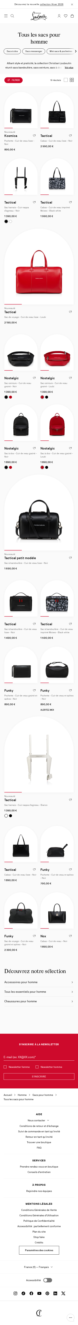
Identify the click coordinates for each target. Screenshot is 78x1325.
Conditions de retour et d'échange (39, 1126)
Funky (8, 690)
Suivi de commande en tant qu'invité (39, 1131)
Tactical (46, 136)
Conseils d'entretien (39, 1172)
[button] (70, 1317)
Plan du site (39, 1231)
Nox (43, 936)
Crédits (39, 1242)
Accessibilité (33, 1280)
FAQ (39, 1147)
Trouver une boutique (39, 1142)
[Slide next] (35, 110)
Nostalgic (11, 378)
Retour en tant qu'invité (39, 1136)
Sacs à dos (12, 51)
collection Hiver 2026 (51, 4)
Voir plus (69, 67)
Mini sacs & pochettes (61, 51)
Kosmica (10, 136)
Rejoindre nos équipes (39, 1191)
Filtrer (15, 80)
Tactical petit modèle (20, 558)
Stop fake (39, 1237)
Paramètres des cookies (39, 1250)
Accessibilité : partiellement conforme (39, 1226)
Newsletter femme (19, 1066)
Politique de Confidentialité (39, 1220)
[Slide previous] (7, 110)
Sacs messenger (33, 51)
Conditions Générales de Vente (39, 1210)
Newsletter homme (51, 1066)
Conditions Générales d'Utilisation (39, 1215)
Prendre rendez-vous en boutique (39, 1166)
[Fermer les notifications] (72, 4)
